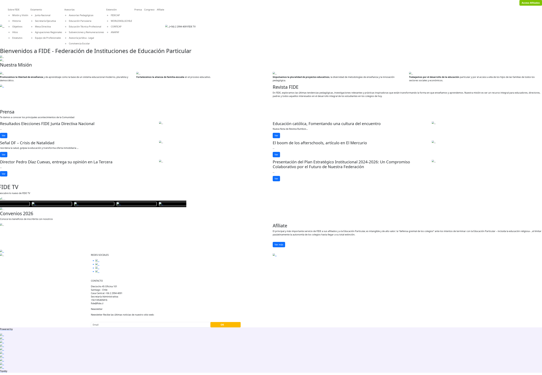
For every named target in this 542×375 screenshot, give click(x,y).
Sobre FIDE (13, 9)
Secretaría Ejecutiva (45, 20)
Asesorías (69, 9)
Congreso (149, 9)
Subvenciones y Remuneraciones (86, 32)
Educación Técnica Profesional (85, 26)
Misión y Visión (20, 15)
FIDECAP (115, 15)
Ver (4, 135)
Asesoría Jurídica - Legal (81, 37)
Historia (16, 20)
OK (222, 324)
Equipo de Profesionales (48, 37)
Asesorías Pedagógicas (81, 15)
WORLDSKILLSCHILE (121, 20)
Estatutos (17, 37)
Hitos (15, 32)
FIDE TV (192, 26)
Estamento (36, 9)
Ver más (279, 244)
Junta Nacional (42, 15)
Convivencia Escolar (79, 43)
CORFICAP (116, 26)
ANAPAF (115, 32)
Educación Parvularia (80, 20)
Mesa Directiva (43, 26)
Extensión (111, 9)
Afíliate (160, 9)
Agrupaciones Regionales (48, 32)
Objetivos (17, 26)
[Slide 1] (271, 58)
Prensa (138, 9)
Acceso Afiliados (531, 2)
